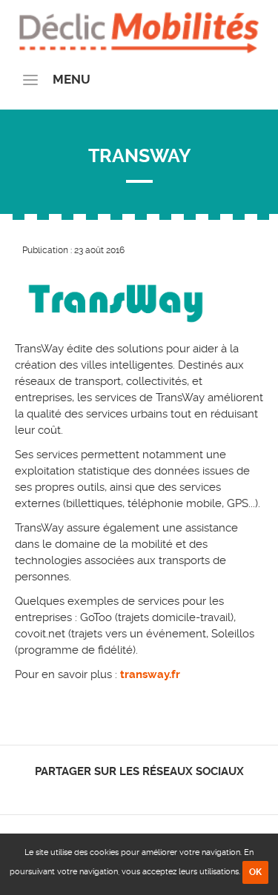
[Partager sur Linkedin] (139, 791)
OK (255, 872)
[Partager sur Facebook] (114, 791)
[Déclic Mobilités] (139, 29)
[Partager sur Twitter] (126, 791)
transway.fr (150, 674)
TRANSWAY (139, 156)
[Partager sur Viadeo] (152, 791)
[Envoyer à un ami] (165, 791)
